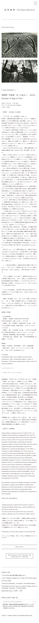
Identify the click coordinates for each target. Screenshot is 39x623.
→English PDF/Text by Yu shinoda (11, 372)
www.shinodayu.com (7, 368)
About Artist (19, 546)
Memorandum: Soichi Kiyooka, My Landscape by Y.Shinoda (19, 555)
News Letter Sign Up (10, 597)
